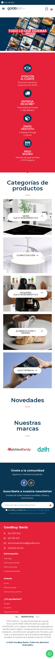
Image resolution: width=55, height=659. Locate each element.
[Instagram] (31, 483)
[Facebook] (24, 483)
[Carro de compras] (50, 8)
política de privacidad (35, 510)
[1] (50, 505)
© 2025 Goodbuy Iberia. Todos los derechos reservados (27, 643)
